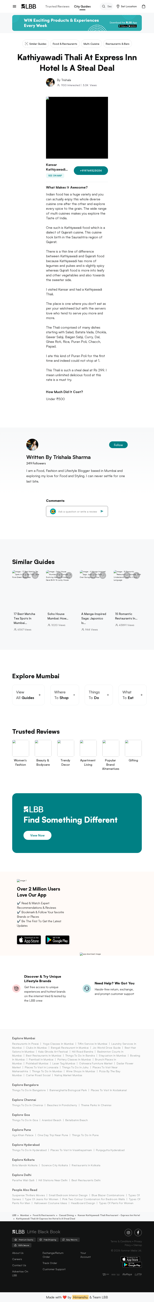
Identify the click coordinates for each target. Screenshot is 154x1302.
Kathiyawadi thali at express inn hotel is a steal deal (45, 1218)
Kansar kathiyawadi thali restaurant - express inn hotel (109, 1215)
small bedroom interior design (68, 1195)
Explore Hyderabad (26, 1145)
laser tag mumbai (63, 1063)
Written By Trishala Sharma (58, 457)
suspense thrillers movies (28, 1195)
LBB (14, 1215)
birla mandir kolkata (24, 1165)
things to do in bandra (80, 1055)
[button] (126, 6)
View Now (37, 835)
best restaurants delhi (86, 1180)
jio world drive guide (107, 1047)
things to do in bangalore (29, 1090)
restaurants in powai (25, 1043)
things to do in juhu (75, 1067)
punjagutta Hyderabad (110, 1150)
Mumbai (24, 1215)
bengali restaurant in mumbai (70, 1047)
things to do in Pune (85, 1135)
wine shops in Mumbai (80, 1071)
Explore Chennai (24, 1100)
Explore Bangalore (25, 1085)
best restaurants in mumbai (43, 1055)
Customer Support (54, 1269)
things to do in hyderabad (29, 1150)
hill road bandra (82, 1051)
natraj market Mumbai (68, 1075)
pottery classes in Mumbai (74, 1059)
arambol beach (51, 1120)
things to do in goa (25, 1120)
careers (17, 1259)
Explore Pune (21, 1130)
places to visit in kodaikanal (109, 1090)
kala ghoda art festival (53, 1051)
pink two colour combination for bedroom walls (93, 1199)
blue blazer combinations (108, 1195)
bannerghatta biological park (68, 1090)
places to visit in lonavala (41, 1067)
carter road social (38, 1075)
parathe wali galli (23, 1180)
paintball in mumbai (41, 1059)
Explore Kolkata (23, 1160)
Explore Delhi (21, 1175)
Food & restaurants (44, 1215)
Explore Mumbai (23, 1038)
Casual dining (66, 1215)
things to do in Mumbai (47, 1071)
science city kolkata (55, 1165)
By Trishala (64, 80)
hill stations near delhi (53, 1180)
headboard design (83, 1203)
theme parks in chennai (96, 1105)
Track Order (50, 1263)
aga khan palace (23, 1135)
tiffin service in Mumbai (92, 1043)
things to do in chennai (27, 1105)
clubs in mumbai (36, 1047)
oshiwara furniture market (95, 1063)
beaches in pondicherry (62, 1105)
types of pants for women (116, 1203)
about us (17, 1252)
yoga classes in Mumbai (58, 1043)
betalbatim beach (76, 1120)
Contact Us (19, 1265)
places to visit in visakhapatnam (71, 1150)
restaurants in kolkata (86, 1165)
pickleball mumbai (37, 1063)
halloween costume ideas (50, 1203)
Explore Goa (21, 1115)
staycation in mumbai (112, 1055)
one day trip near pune (53, 1135)
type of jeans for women (41, 1199)
